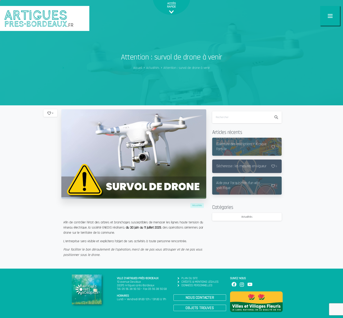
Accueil (137, 68)
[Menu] (330, 16)
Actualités (152, 68)
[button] (199, 297)
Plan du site (189, 278)
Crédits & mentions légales (199, 282)
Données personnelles (196, 285)
